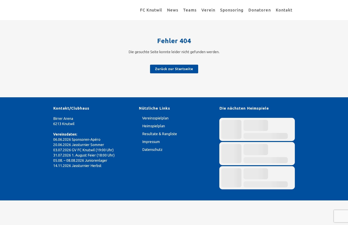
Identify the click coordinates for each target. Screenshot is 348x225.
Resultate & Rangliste (159, 134)
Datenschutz (152, 149)
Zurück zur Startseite (174, 69)
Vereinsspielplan (155, 118)
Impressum (151, 142)
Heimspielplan (153, 126)
